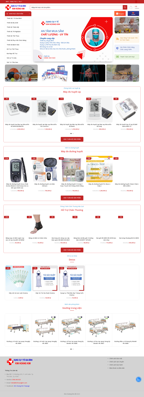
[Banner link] (21, 73)
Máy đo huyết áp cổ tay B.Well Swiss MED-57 (126, 125)
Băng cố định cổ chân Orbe (38, 238)
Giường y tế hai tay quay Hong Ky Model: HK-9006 (72, 342)
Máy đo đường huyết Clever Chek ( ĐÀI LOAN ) (127, 185)
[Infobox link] (120, 13)
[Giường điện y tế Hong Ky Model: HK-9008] (125, 327)
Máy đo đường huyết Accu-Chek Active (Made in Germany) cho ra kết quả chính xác (17, 186)
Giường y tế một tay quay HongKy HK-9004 (18, 342)
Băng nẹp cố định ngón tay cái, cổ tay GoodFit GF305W (15, 239)
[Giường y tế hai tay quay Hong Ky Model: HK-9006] (72, 327)
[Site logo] (16, 7)
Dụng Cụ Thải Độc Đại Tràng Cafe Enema (71, 294)
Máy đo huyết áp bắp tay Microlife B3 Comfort (45, 125)
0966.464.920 (16, 379)
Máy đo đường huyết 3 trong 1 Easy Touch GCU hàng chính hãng (71, 185)
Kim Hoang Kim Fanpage (22, 386)
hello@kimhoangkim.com (19, 383)
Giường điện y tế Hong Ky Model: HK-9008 (125, 342)
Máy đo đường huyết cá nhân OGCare (44, 185)
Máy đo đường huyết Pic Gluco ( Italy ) (99, 185)
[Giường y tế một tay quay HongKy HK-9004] (18, 327)
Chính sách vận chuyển (116, 362)
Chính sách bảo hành (116, 365)
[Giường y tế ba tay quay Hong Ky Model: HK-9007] (99, 327)
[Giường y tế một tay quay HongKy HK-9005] (45, 327)
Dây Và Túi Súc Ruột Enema (45, 293)
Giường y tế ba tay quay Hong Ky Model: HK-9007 (98, 342)
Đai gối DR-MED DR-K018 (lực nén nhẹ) (106, 239)
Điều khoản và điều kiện (117, 368)
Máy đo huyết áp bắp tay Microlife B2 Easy (99, 125)
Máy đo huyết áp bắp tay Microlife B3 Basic (72, 125)
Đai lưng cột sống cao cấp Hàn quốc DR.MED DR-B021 (61, 239)
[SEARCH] (125, 7)
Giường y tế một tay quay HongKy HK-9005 (45, 342)
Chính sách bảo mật (115, 358)
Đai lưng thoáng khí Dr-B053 (129, 238)
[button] (71, 133)
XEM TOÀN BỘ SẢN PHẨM (72, 139)
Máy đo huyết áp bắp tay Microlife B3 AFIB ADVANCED (17, 125)
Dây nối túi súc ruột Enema (18, 293)
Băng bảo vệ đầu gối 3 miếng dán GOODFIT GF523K (83, 239)
